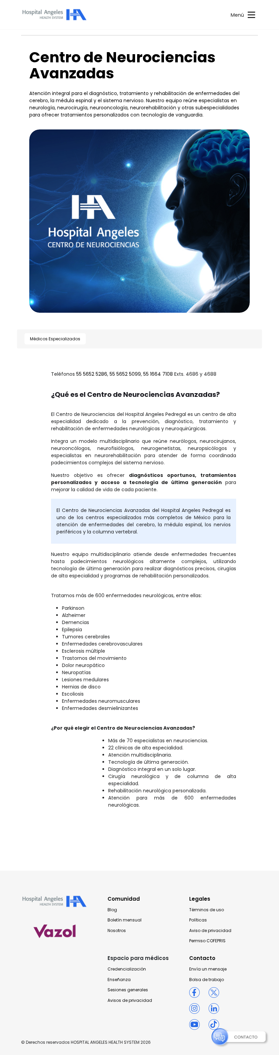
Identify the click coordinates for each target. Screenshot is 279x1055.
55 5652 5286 (91, 374)
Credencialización (127, 969)
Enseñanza (119, 979)
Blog (112, 910)
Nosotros (117, 930)
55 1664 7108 (158, 374)
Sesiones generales (128, 990)
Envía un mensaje (208, 969)
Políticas (198, 920)
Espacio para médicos (138, 958)
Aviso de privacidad (210, 930)
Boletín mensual (125, 920)
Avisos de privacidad (130, 1000)
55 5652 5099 (125, 374)
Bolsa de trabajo (206, 979)
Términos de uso (206, 910)
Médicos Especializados (55, 339)
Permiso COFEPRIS (207, 941)
